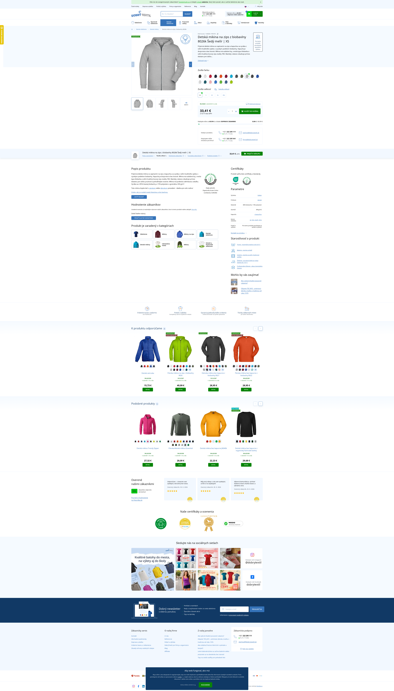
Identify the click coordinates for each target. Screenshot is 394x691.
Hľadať (188, 14)
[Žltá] (180, 441)
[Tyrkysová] (231, 76)
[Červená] (210, 76)
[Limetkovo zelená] (221, 81)
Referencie (187, 6)
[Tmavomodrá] (216, 76)
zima (260, 220)
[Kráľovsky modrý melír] (257, 76)
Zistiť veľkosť (139, 197)
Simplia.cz (259, 686)
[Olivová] (242, 76)
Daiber (260, 195)
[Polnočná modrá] (189, 441)
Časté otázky (135, 6)
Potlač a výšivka (161, 6)
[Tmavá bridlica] (185, 445)
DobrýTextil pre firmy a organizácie (177, 645)
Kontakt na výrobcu (238, 233)
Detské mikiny (154, 29)
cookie (180, 677)
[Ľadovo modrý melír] (252, 369)
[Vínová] (226, 76)
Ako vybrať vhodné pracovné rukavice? (211, 636)
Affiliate (167, 651)
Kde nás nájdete (248, 649)
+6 (190, 370)
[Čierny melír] (252, 76)
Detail (148, 389)
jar (250, 220)
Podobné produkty (213, 156)
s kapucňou (258, 214)
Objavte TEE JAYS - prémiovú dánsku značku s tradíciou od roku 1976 (251, 290)
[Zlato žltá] (219, 441)
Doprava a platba (148, 6)
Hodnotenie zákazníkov (176, 156)
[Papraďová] (216, 441)
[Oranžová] (221, 76)
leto (253, 220)
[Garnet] (186, 441)
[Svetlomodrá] (213, 441)
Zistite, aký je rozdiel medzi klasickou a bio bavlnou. (149, 192)
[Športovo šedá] (255, 441)
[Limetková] (153, 441)
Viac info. (194, 209)
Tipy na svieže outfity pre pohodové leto (211, 657)
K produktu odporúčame (195, 156)
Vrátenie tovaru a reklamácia (141, 645)
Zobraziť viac (202, 61)
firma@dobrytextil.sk (250, 140)
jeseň (256, 220)
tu (195, 685)
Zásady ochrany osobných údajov (142, 648)
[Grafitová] (236, 76)
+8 (255, 370)
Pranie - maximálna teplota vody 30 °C (248, 244)
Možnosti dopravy (255, 104)
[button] (190, 64)
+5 (222, 370)
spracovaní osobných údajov (239, 615)
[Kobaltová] (216, 81)
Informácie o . (234, 615)
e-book (199, 2)
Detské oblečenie (141, 29)
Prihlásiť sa (257, 609)
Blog (195, 6)
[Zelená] (243, 441)
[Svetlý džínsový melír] (226, 81)
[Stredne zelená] (160, 441)
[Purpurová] (147, 441)
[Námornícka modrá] (153, 366)
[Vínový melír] (177, 369)
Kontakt (202, 6)
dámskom (164, 188)
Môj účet (260, 6)
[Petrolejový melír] (205, 81)
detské (260, 200)
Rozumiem (205, 685)
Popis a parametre (147, 156)
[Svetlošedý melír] (182, 445)
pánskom (152, 188)
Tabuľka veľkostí (223, 89)
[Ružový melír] (210, 81)
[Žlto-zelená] (231, 81)
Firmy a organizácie (175, 6)
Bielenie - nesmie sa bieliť (244, 250)
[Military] (150, 441)
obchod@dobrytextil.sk (251, 133)
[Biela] (205, 76)
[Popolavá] (200, 81)
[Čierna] (200, 76)
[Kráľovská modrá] (150, 366)
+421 (208, 14)
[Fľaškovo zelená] (176, 445)
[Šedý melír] (247, 76)
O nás (167, 636)
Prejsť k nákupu (253, 154)
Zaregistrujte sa (184, 2)
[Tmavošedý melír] (157, 441)
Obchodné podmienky (139, 639)
